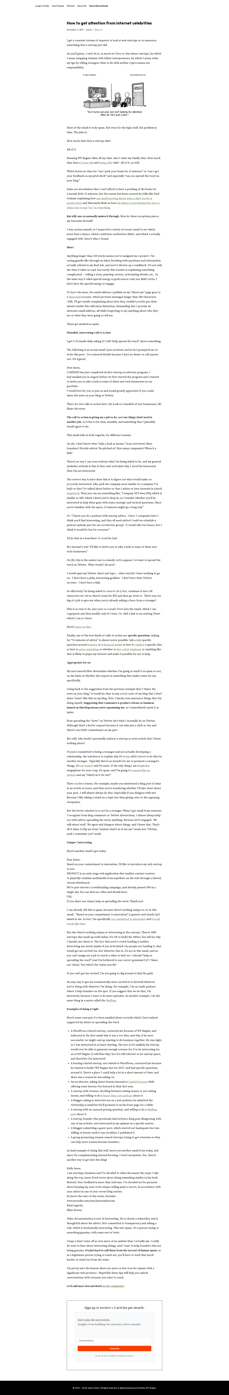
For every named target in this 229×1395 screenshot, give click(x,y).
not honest (86, 766)
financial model (113, 645)
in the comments (113, 1286)
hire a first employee (129, 649)
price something (89, 649)
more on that (83, 627)
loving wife (105, 163)
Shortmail (75, 297)
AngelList (72, 493)
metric (93, 645)
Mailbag (111, 1000)
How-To (98, 29)
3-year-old (87, 163)
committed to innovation (128, 919)
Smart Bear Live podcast (118, 1095)
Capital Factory (137, 1082)
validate (139, 645)
